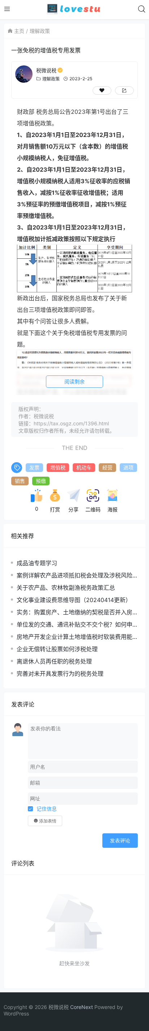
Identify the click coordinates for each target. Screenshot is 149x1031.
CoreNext (81, 1007)
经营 (107, 467)
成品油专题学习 (37, 563)
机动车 (83, 467)
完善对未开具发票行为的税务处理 (60, 673)
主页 (19, 31)
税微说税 (46, 70)
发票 (34, 467)
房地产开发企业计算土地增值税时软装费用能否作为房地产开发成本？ (77, 637)
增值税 (57, 467)
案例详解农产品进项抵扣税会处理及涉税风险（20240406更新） (74, 575)
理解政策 (40, 31)
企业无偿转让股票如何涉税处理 (57, 649)
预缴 (41, 481)
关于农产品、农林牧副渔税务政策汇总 (66, 587)
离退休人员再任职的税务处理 (54, 661)
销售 (20, 481)
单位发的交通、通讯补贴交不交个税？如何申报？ (74, 624)
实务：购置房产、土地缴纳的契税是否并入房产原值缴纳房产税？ (77, 612)
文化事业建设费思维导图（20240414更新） (74, 599)
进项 (128, 467)
